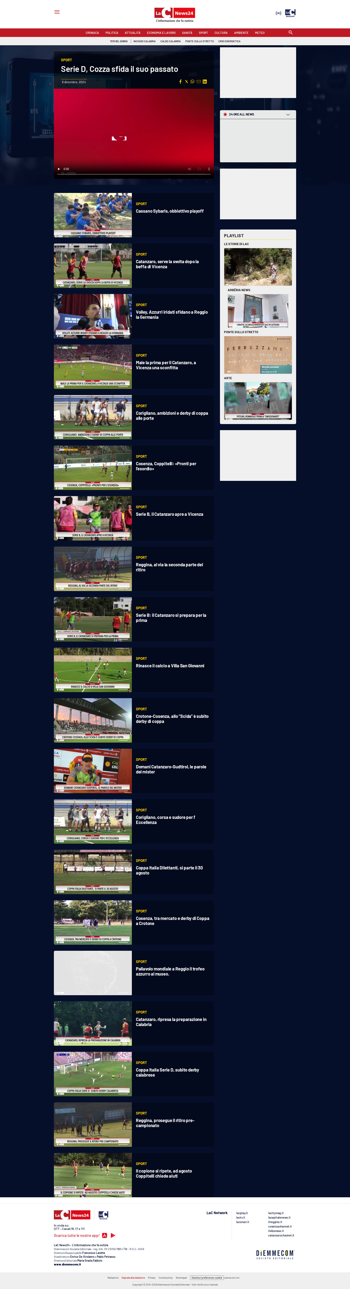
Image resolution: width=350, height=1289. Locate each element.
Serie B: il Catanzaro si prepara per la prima (171, 617)
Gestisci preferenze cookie (207, 1277)
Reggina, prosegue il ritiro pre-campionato (165, 1123)
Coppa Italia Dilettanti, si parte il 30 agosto (169, 870)
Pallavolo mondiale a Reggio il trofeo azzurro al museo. (170, 971)
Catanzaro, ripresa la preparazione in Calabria (171, 1022)
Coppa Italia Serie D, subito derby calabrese (167, 1072)
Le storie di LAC (236, 244)
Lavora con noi (231, 1277)
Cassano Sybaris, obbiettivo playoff (170, 210)
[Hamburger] (56, 12)
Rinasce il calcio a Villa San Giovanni (170, 665)
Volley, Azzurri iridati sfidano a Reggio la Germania (172, 314)
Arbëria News (239, 290)
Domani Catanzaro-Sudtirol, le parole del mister (171, 769)
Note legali (181, 1277)
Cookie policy (166, 1277)
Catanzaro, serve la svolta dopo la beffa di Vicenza (167, 264)
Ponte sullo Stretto (241, 332)
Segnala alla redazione (133, 1277)
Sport (141, 203)
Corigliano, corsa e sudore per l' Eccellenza (165, 819)
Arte (228, 378)
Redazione (113, 1277)
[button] (180, 82)
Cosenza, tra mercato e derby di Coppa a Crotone (172, 920)
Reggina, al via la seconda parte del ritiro (169, 567)
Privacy (152, 1277)
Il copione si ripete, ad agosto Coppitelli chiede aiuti (164, 1173)
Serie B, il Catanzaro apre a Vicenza (169, 514)
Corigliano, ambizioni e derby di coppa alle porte (172, 415)
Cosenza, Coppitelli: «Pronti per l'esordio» (166, 466)
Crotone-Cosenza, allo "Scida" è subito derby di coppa (172, 718)
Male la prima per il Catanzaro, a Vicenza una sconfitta (166, 365)
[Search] (291, 32)
